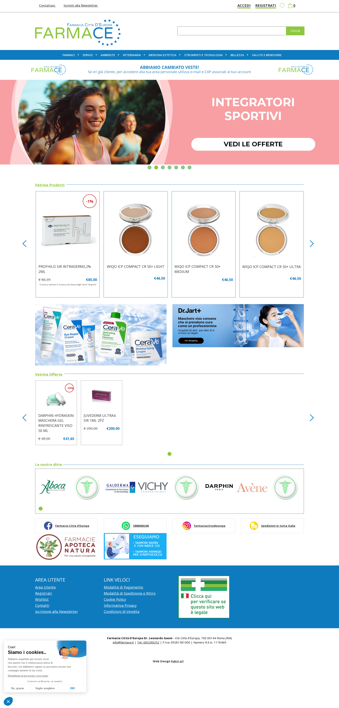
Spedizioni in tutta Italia (278, 526)
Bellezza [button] (237, 55)
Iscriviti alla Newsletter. (81, 5)
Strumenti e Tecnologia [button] (203, 55)
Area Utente (45, 587)
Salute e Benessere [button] (267, 55)
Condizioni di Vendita (121, 611)
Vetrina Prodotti (50, 185)
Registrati (265, 5)
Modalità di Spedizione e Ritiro (130, 593)
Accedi (244, 5)
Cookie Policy (115, 599)
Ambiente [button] (108, 55)
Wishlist (282, 5)
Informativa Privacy (120, 605)
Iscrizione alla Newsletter (56, 611)
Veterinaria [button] (132, 55)
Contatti (42, 605)
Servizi (88, 55)
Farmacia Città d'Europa (72, 526)
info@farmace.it (123, 642)
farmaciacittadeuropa (209, 526)
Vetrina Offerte (48, 374)
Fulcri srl (177, 661)
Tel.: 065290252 (148, 642)
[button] (149, 167)
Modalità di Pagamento (123, 587)
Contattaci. (47, 5)
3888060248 (141, 526)
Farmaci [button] (69, 55)
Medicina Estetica (162, 55)
